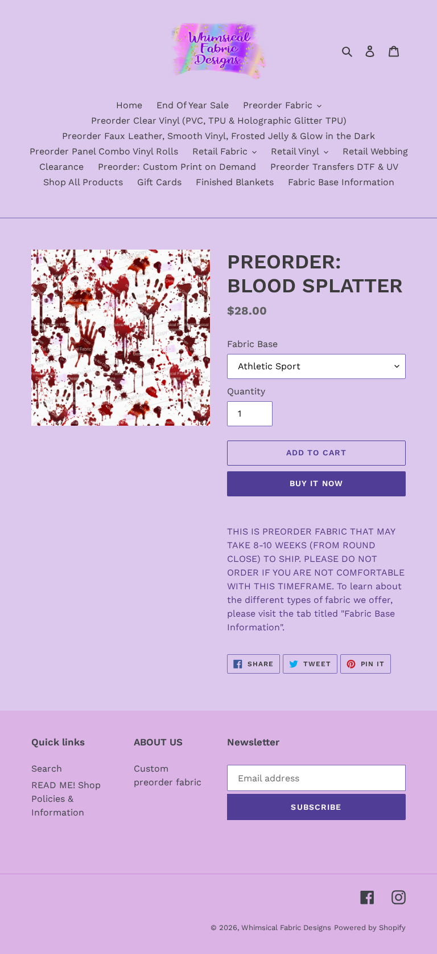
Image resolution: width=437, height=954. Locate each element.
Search (46, 768)
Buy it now (316, 483)
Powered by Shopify (370, 927)
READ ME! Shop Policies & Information (66, 799)
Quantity (246, 391)
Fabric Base (252, 344)
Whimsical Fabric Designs (286, 927)
